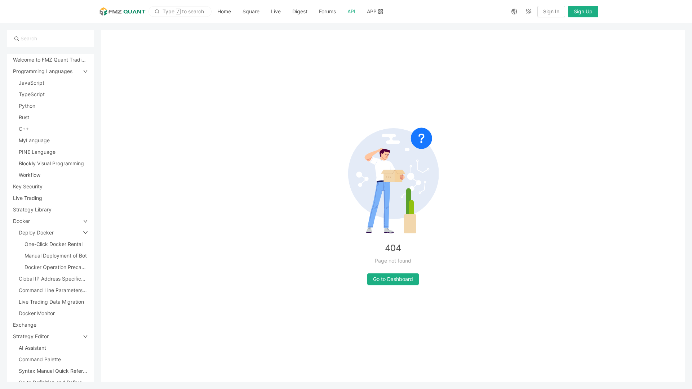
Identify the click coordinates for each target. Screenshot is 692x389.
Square (251, 11)
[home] (122, 11)
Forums (327, 11)
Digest (299, 11)
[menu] (359, 11)
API (351, 11)
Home (224, 11)
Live (276, 11)
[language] (514, 11)
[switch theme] (528, 11)
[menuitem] (224, 11)
